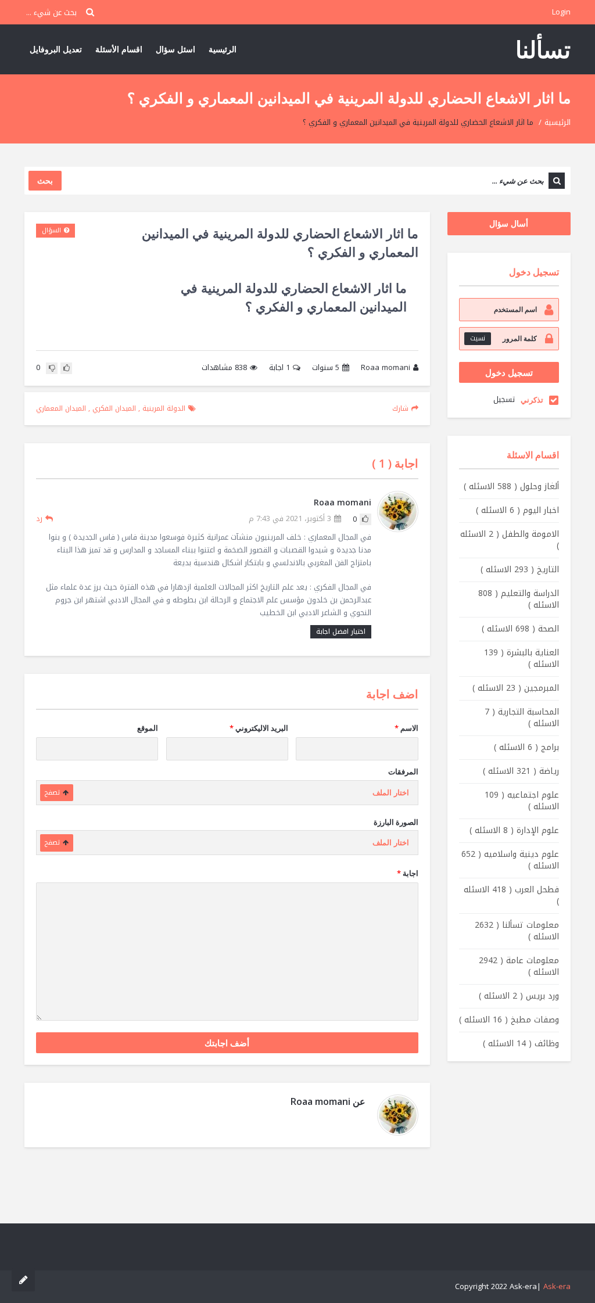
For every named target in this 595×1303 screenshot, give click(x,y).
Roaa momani (385, 368)
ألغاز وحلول (511, 486)
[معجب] (66, 368)
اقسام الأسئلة (118, 49)
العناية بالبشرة (521, 658)
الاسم (406, 728)
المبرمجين (515, 688)
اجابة (279, 368)
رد (39, 518)
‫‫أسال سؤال (508, 223)
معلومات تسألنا (517, 931)
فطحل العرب (511, 895)
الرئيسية (222, 49)
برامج (526, 747)
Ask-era (557, 1286)
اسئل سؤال (175, 49)
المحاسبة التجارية (522, 717)
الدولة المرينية (163, 408)
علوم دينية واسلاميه (510, 860)
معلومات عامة (519, 966)
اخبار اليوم (517, 510)
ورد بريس (519, 996)
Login (561, 12)
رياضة (521, 771)
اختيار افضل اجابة (340, 631)
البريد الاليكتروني (259, 728)
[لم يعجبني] (52, 368)
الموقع (147, 728)
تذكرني (532, 399)
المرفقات (403, 771)
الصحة (520, 629)
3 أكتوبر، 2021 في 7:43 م (290, 519)
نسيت (477, 338)
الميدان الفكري (114, 408)
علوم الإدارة (514, 830)
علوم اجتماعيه (522, 800)
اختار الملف (390, 792)
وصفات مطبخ (509, 1020)
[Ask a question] (23, 1279)
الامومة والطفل (509, 540)
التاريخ (520, 569)
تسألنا (543, 49)
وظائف (521, 1043)
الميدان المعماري (61, 408)
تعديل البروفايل (56, 49)
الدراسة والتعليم (518, 599)
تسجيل (504, 399)
